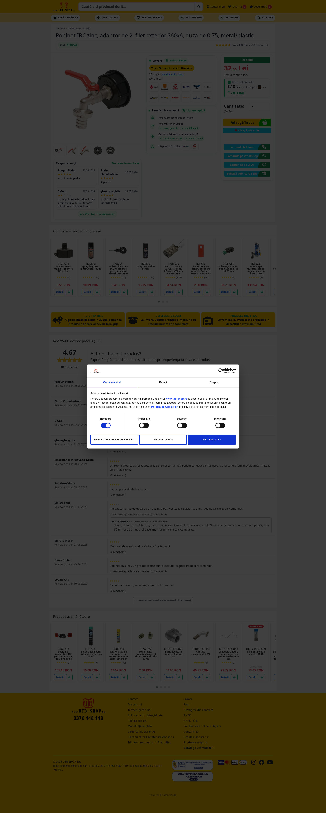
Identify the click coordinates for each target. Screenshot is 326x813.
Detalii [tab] (163, 382)
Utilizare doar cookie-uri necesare (114, 439)
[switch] (144, 425)
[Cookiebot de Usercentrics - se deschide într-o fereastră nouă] (221, 371)
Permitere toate (212, 439)
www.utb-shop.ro (176, 398)
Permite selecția (163, 439)
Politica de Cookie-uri (164, 406)
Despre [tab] (214, 382)
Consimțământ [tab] (112, 382)
